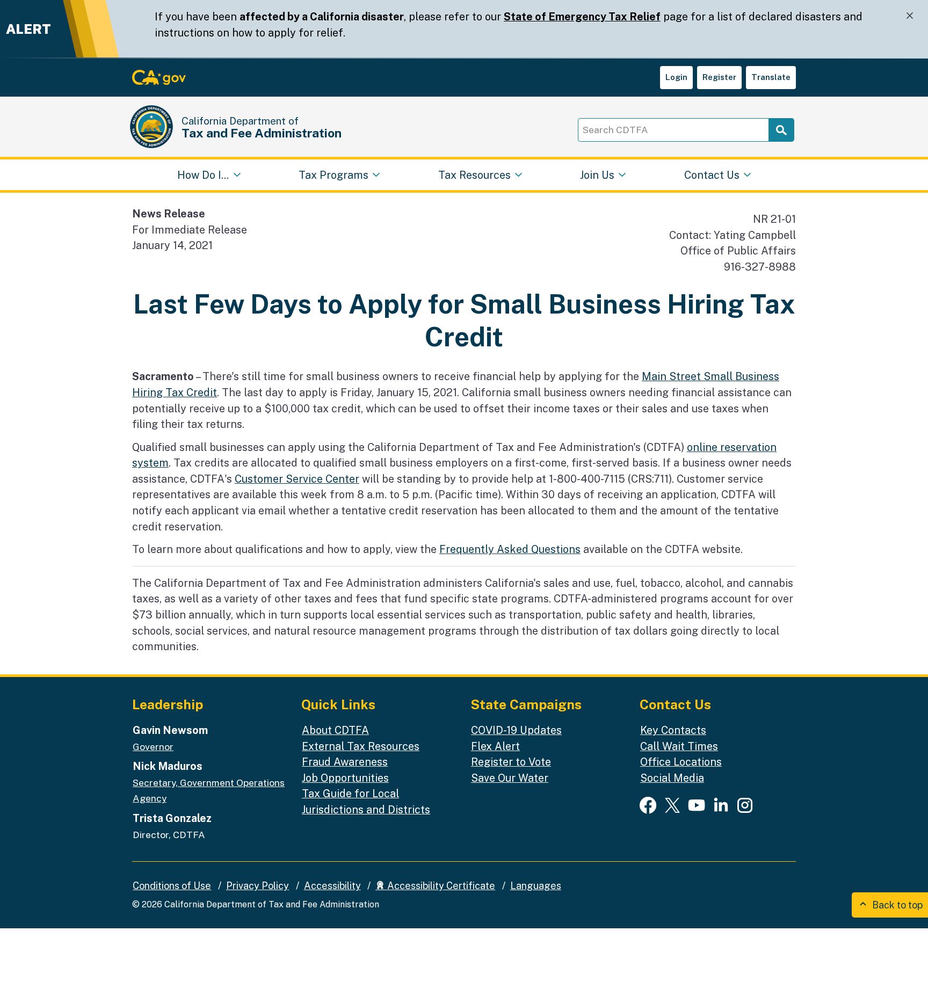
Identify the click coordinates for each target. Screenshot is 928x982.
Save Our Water (509, 778)
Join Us (597, 174)
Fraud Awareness (345, 761)
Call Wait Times (679, 746)
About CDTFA (335, 730)
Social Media (672, 778)
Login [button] (676, 77)
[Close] (909, 16)
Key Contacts (673, 730)
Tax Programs (333, 174)
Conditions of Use (172, 885)
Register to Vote (511, 761)
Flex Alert (495, 746)
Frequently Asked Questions (510, 549)
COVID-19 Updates (516, 730)
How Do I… (203, 174)
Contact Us (712, 174)
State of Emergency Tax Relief (582, 16)
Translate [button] (771, 77)
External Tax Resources (360, 746)
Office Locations (681, 761)
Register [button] (719, 77)
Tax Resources (474, 174)
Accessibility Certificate (440, 885)
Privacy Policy (257, 885)
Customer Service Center (297, 478)
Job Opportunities (345, 778)
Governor (153, 746)
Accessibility (332, 885)
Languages (535, 885)
